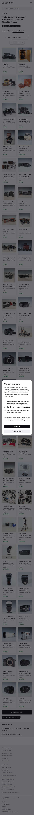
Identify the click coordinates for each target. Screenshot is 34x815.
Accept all (17, 427)
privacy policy (25, 418)
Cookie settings (17, 431)
